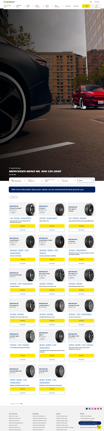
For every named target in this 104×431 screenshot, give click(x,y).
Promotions (68, 6)
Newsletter (76, 6)
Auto (18, 403)
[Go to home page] (9, 2)
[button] (24, 180)
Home (13, 403)
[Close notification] (99, 423)
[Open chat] (99, 427)
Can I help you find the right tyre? (88, 423)
